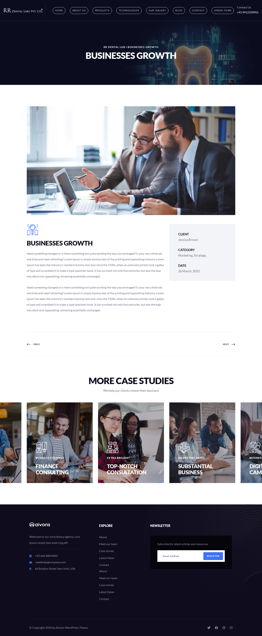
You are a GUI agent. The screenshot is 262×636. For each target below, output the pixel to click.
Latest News (106, 558)
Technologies (129, 10)
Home (59, 10)
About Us (79, 10)
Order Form (222, 10)
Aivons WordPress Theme (72, 627)
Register (213, 556)
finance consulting (52, 469)
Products (102, 10)
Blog (179, 10)
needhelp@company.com (50, 562)
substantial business (195, 469)
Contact (198, 10)
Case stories (106, 551)
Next (226, 344)
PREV (36, 344)
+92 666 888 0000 (46, 555)
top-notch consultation (127, 469)
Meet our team (108, 544)
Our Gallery (157, 10)
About (103, 537)
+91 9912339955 (247, 12)
